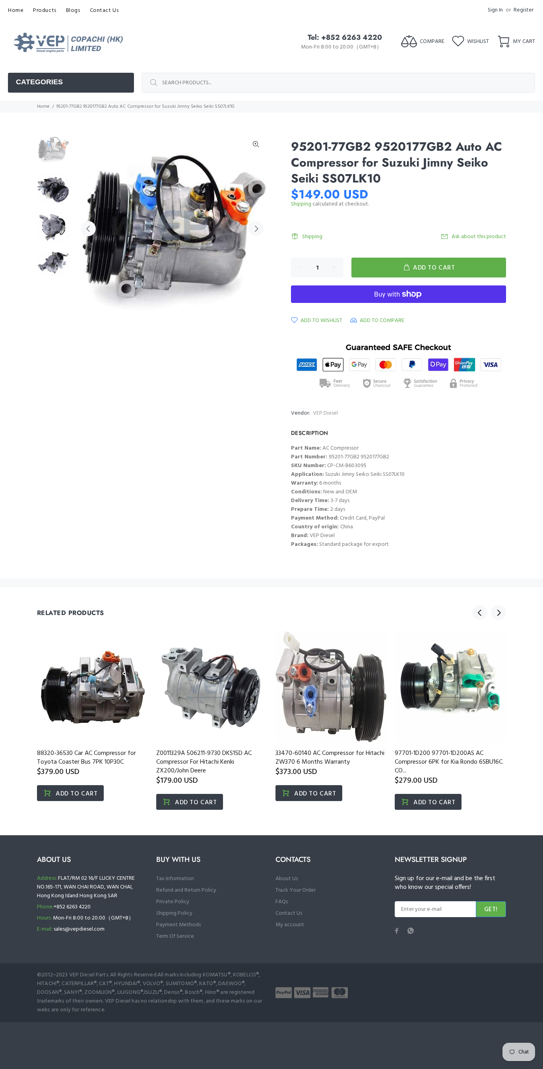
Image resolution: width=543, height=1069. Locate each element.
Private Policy (172, 901)
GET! (491, 909)
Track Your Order (295, 890)
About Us (286, 878)
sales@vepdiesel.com (79, 929)
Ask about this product (479, 236)
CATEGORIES (39, 82)
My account (289, 924)
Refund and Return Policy (186, 890)
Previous (88, 228)
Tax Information (175, 878)
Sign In (495, 10)
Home (43, 107)
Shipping (301, 204)
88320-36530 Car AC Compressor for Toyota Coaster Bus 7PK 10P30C (86, 757)
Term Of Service (175, 936)
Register (523, 10)
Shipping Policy (174, 913)
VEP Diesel (325, 413)
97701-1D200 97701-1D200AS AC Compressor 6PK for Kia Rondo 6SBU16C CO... (448, 762)
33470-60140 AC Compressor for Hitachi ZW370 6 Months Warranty (329, 757)
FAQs (281, 901)
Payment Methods (178, 924)
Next (256, 228)
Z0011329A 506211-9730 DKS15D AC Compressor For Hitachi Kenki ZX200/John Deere (204, 762)
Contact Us (288, 913)
